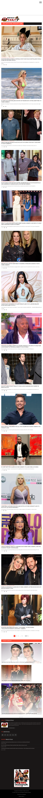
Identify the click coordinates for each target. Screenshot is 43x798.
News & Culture (11, 57)
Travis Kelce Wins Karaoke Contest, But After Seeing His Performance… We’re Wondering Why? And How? (18, 748)
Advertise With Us (21, 796)
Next (26, 635)
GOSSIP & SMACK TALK (4, 57)
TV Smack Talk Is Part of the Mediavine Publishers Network (21, 792)
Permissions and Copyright (21, 794)
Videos (19, 302)
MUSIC (10, 302)
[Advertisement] (21, 8)
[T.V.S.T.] (11, 19)
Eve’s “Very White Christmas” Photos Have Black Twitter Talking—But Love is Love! (14, 745)
